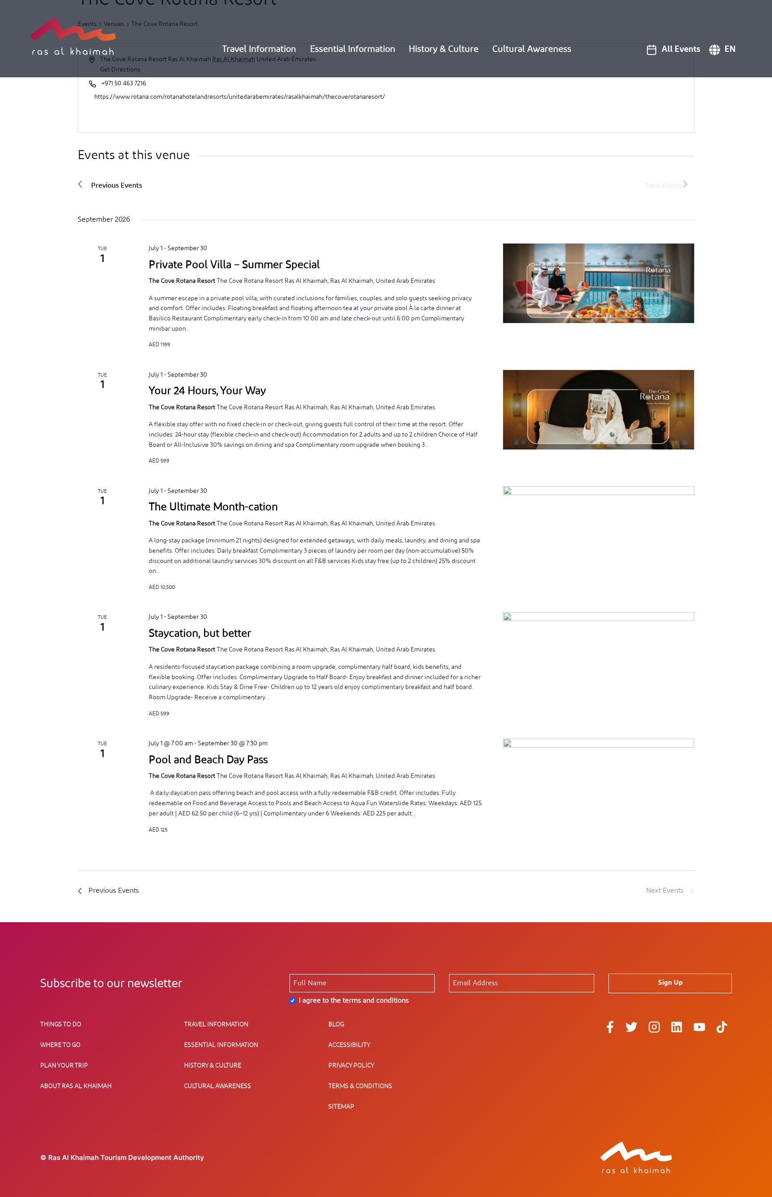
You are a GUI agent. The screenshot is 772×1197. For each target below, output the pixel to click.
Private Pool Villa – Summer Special (234, 265)
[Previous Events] (110, 185)
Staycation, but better (200, 633)
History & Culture (443, 49)
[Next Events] (667, 185)
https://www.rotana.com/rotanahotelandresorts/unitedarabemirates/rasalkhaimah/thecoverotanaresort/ (239, 97)
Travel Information (259, 49)
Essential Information (352, 49)
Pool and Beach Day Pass (208, 760)
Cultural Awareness (531, 49)
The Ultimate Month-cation (213, 507)
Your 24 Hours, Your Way (207, 391)
